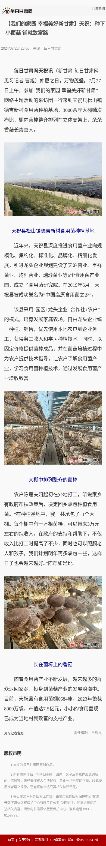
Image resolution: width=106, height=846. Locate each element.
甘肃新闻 (98, 9)
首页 (11, 840)
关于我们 (25, 840)
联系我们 (41, 840)
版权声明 (12, 753)
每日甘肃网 (52, 48)
